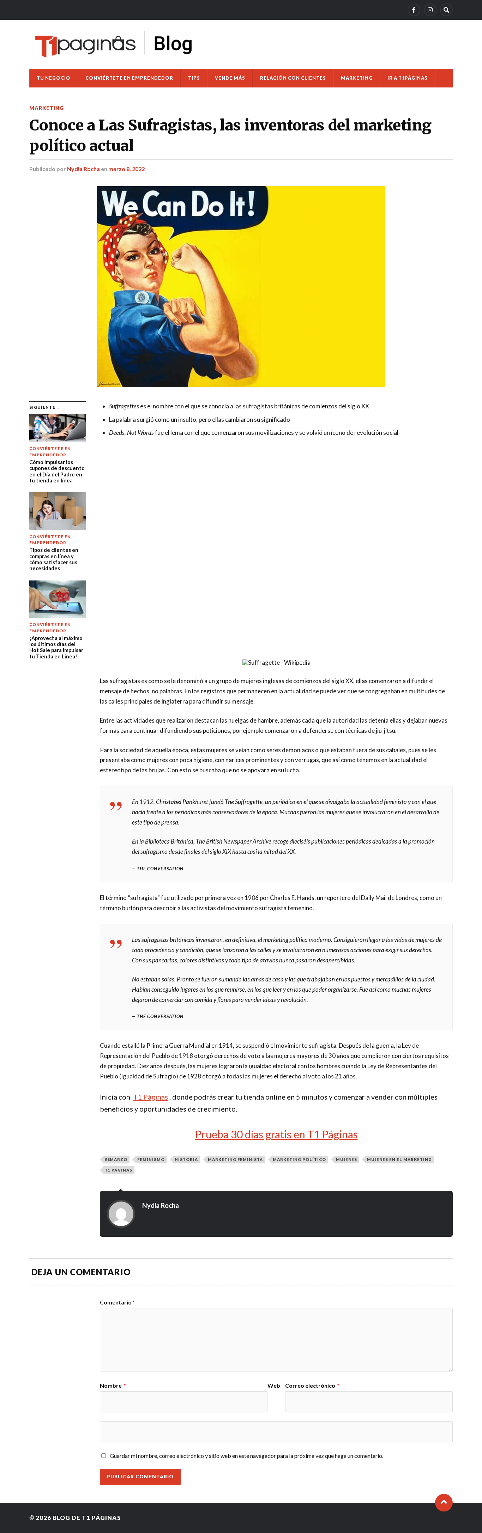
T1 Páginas (118, 1170)
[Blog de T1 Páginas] (114, 44)
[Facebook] (414, 10)
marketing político (299, 1159)
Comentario (117, 1302)
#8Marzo (116, 1159)
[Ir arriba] (444, 1502)
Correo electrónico (312, 1385)
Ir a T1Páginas (407, 78)
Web (273, 1385)
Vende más (230, 78)
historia (186, 1159)
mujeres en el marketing (399, 1159)
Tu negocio (54, 78)
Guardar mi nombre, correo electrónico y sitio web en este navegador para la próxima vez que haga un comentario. (246, 1455)
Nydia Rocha (83, 168)
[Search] (446, 10)
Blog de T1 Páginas (87, 1517)
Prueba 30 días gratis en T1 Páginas (276, 1134)
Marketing (357, 78)
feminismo (151, 1159)
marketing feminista (235, 1159)
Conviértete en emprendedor (129, 78)
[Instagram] (430, 10)
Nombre (113, 1385)
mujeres (346, 1159)
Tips (194, 78)
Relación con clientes (293, 78)
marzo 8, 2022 (126, 168)
